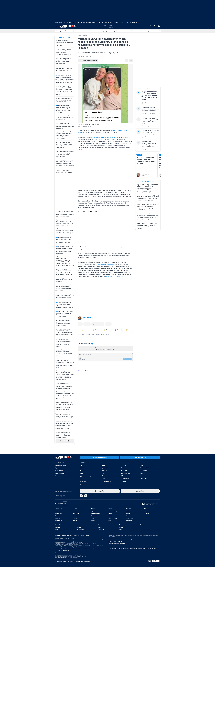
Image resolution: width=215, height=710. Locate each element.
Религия (123, 481)
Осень (122, 468)
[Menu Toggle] (56, 26)
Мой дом (104, 476)
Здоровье (82, 484)
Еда (81, 478)
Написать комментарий (89, 60)
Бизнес (82, 468)
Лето (103, 473)
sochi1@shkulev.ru (74, 547)
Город (81, 473)
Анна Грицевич (88, 317)
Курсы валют (109, 22)
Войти (83, 359)
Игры (126, 22)
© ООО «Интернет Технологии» (82, 561)
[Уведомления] (155, 26)
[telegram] (81, 495)
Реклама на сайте (60, 465)
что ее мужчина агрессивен (104, 264)
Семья (123, 484)
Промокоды (133, 22)
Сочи (80, 324)
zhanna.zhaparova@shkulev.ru (62, 555)
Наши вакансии (60, 473)
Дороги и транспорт (85, 476)
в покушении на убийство (114, 276)
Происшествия (125, 473)
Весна (81, 470)
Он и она (123, 465)
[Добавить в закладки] (126, 60)
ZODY (122, 22)
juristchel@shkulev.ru (94, 548)
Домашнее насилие (98, 324)
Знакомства (70, 22)
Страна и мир (144, 470)
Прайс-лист (58, 468)
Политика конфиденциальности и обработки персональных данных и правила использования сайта (133, 548)
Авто (81, 465)
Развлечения (125, 478)
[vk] (85, 495)
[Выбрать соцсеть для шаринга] (131, 60)
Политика (124, 470)
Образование (105, 484)
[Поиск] (150, 26)
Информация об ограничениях (116, 541)
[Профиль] (159, 26)
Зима (103, 465)
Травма (108, 324)
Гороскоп (101, 22)
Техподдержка (59, 476)
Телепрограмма (86, 22)
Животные (83, 481)
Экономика (143, 476)
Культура (104, 470)
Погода (77, 22)
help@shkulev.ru (66, 550)
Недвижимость (60, 22)
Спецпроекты (144, 478)
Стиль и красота (144, 468)
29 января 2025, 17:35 (83, 56)
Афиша (94, 22)
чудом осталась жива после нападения (104, 137)
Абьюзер (87, 324)
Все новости (64, 37)
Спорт (141, 465)
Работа (123, 476)
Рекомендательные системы (115, 546)
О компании (59, 470)
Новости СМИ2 (83, 370)
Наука (103, 478)
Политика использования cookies (117, 543)
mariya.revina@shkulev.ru (61, 557)
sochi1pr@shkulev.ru (131, 539)
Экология (142, 473)
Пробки (117, 22)
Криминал (105, 468)
